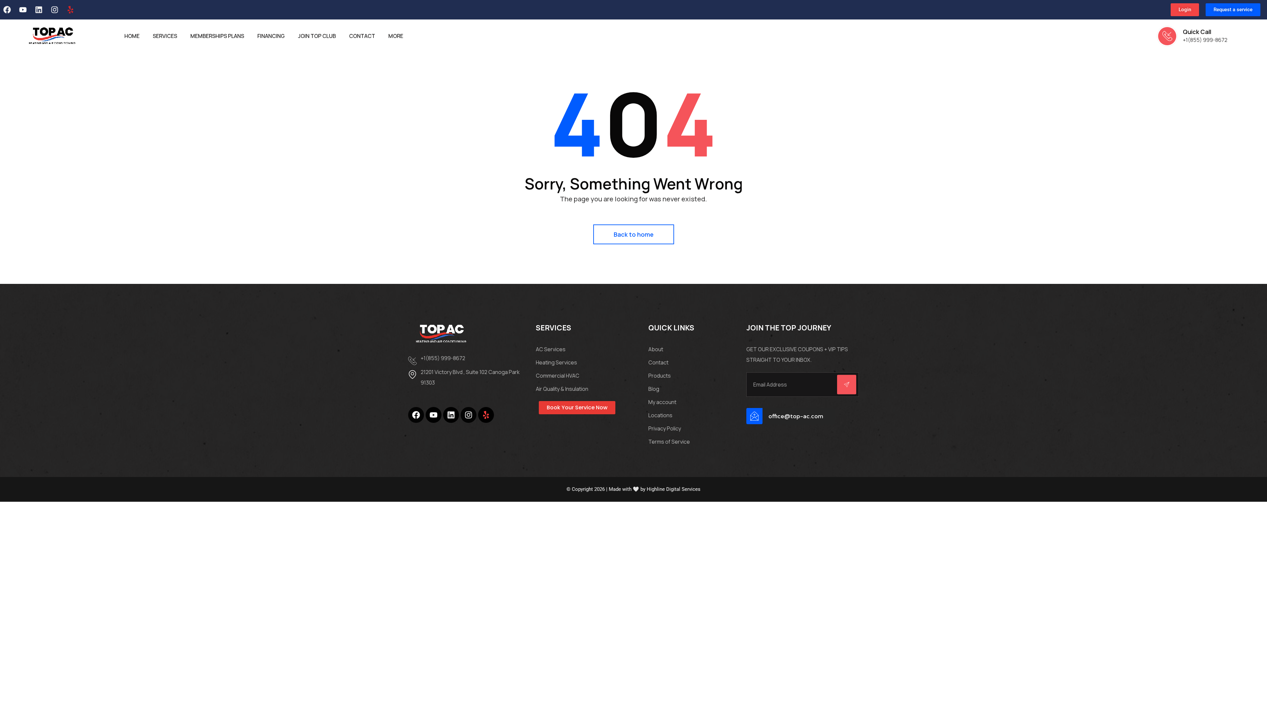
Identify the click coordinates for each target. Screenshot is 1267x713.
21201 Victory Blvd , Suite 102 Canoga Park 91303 (470, 377)
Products (659, 375)
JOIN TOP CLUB (317, 36)
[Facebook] (416, 415)
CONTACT (362, 36)
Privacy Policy (664, 428)
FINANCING (271, 36)
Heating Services (556, 362)
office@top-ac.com (795, 416)
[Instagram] (54, 9)
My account (662, 402)
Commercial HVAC (557, 375)
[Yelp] (70, 9)
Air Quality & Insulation (562, 388)
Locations (660, 415)
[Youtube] (22, 9)
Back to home (634, 234)
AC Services (551, 349)
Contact (658, 362)
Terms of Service (669, 441)
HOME (132, 36)
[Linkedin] (38, 9)
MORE (395, 36)
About (655, 349)
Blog (653, 388)
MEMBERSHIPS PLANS (217, 36)
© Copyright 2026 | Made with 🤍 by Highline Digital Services (633, 489)
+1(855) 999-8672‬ (1205, 40)
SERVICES (165, 36)
